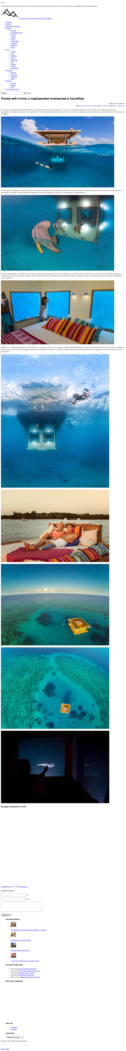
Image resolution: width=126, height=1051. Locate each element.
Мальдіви (14, 60)
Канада (13, 72)
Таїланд (13, 64)
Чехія (13, 47)
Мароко (13, 85)
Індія (12, 54)
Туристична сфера (12, 89)
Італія (13, 39)
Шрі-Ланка (14, 68)
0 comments (23, 887)
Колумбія (14, 75)
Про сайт (14, 1029)
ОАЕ (12, 62)
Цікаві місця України (13, 26)
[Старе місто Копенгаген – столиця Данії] (13, 957)
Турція (13, 66)
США (12, 79)
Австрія (13, 30)
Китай (13, 58)
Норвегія (14, 43)
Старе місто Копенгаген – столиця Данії (25, 961)
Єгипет (13, 83)
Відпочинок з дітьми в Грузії (21, 940)
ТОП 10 (8, 24)
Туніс (13, 87)
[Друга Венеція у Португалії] (13, 947)
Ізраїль (13, 51)
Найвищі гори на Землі (26, 973)
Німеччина (15, 41)
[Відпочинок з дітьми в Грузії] (13, 937)
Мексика (14, 77)
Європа (8, 28)
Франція (14, 45)
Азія (7, 49)
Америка (9, 70)
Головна (9, 22)
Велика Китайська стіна (25, 975)
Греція (13, 35)
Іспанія (13, 37)
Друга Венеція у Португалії (20, 950)
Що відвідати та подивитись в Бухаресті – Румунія (28, 930)
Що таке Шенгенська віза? (26, 969)
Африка (8, 81)
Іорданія (14, 56)
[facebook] (47, 18)
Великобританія (17, 33)
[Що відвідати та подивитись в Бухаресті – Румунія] (13, 926)
